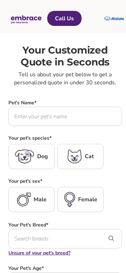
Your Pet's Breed (28, 225)
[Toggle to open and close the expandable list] (111, 239)
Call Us (64, 18)
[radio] (31, 156)
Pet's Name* (22, 102)
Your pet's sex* (25, 181)
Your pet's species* (29, 138)
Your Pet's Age (26, 268)
